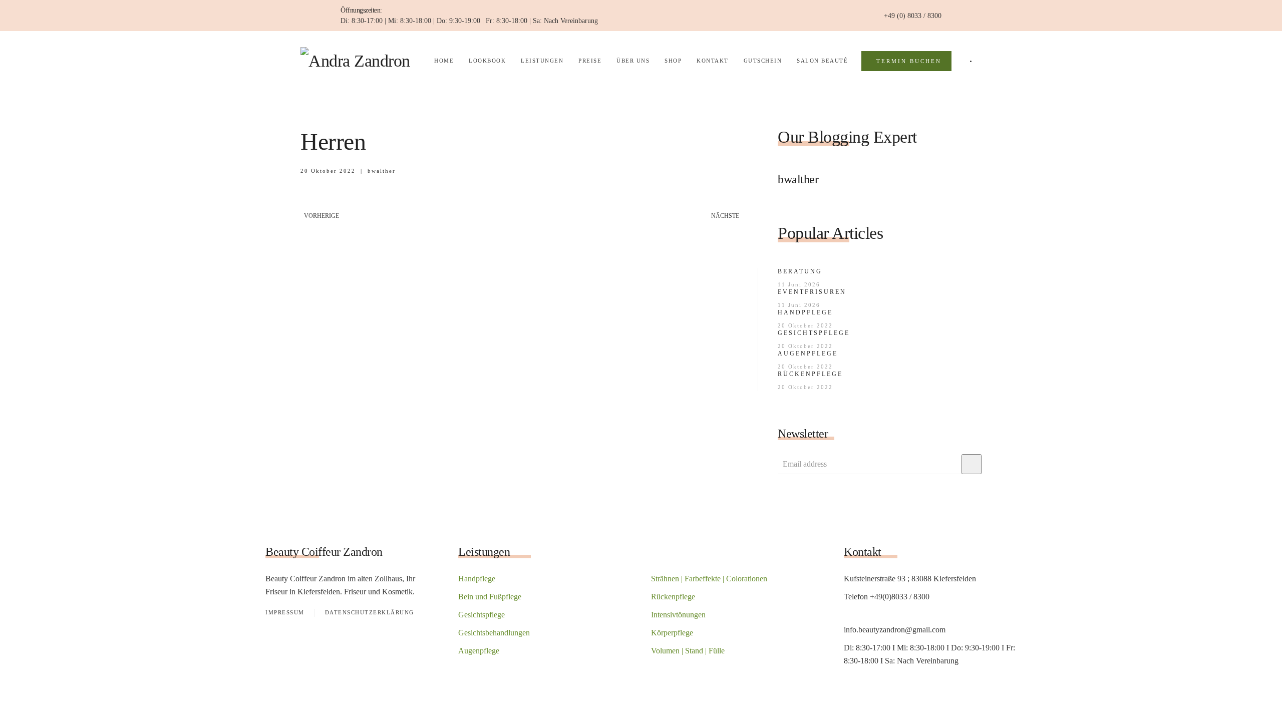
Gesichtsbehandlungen (494, 632)
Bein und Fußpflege (489, 596)
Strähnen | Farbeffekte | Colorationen (709, 578)
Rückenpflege (810, 374)
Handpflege (805, 312)
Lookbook (487, 61)
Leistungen (542, 61)
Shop (673, 61)
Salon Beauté (822, 61)
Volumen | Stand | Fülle (688, 650)
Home (444, 61)
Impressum (284, 612)
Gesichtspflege (814, 332)
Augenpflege (808, 353)
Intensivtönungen (678, 614)
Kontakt (713, 61)
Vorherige (321, 215)
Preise (589, 61)
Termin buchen (908, 61)
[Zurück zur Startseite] (360, 61)
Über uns (633, 61)
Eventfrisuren (812, 291)
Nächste (725, 215)
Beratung (800, 271)
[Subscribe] (971, 464)
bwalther (382, 171)
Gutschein (763, 61)
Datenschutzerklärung (369, 612)
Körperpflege (672, 632)
